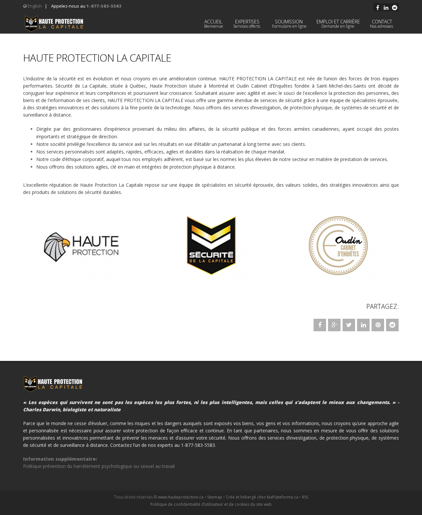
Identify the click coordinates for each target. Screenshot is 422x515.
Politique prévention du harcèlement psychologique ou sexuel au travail (99, 466)
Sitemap (214, 497)
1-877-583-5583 (103, 6)
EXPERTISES (247, 23)
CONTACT (382, 23)
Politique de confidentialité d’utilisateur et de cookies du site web (211, 504)
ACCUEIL (213, 23)
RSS (305, 497)
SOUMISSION (289, 23)
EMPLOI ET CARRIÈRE (338, 23)
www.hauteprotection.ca (180, 497)
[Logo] (54, 23)
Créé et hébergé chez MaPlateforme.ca (262, 497)
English (34, 6)
